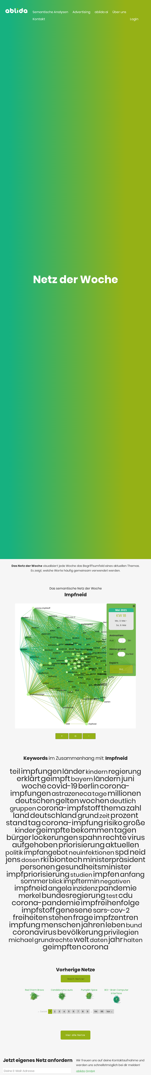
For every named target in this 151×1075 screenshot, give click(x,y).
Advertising (81, 12)
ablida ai (101, 12)
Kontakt (39, 19)
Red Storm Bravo (34, 990)
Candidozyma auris (62, 990)
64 (96, 1011)
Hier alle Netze (75, 1035)
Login (134, 19)
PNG (121, 669)
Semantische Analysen (50, 12)
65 (102, 1011)
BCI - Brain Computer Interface (116, 991)
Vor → (110, 1011)
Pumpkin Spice (89, 990)
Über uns (119, 12)
